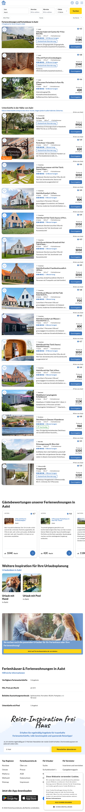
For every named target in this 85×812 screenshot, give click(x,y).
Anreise (33, 9)
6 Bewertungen (51, 325)
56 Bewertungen (52, 89)
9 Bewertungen (51, 222)
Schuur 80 (40, 118)
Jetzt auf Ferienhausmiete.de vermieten (42, 651)
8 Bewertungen (51, 198)
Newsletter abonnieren (66, 749)
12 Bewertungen (52, 174)
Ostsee (5, 769)
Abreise (46, 9)
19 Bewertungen (52, 351)
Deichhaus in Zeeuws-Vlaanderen (50, 420)
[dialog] (63, 791)
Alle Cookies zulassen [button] (63, 802)
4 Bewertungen (51, 473)
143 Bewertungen (52, 38)
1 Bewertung (50, 147)
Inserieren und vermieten (73, 765)
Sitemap (5, 782)
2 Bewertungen (51, 249)
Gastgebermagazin (70, 769)
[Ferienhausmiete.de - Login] (77, 2)
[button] (82, 2)
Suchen (76, 11)
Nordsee (5, 765)
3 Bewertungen (51, 375)
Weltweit (6, 778)
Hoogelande (41, 469)
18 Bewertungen (52, 62)
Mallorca (5, 774)
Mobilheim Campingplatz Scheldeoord (46, 396)
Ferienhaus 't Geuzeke (45, 143)
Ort (5, 9)
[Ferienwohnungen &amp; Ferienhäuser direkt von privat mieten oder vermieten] (3, 2)
